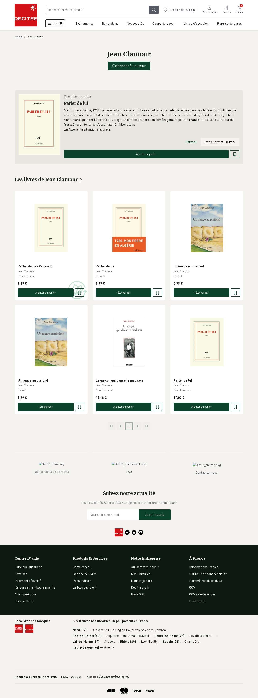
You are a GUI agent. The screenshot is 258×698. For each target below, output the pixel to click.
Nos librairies (140, 574)
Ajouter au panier (146, 154)
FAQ (129, 472)
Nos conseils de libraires (51, 472)
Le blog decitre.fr (85, 587)
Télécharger (123, 292)
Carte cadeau (82, 567)
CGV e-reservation (202, 594)
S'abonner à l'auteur (129, 65)
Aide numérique (26, 594)
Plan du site (197, 601)
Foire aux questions (28, 567)
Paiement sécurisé (28, 581)
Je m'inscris (155, 514)
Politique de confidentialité (208, 574)
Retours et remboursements (35, 587)
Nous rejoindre (141, 581)
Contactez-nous (207, 472)
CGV (192, 587)
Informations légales (203, 567)
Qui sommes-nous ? (145, 567)
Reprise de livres (85, 574)
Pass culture (82, 581)
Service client (24, 601)
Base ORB (138, 594)
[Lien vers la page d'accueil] (26, 15)
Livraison (21, 574)
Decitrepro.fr (140, 587)
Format (191, 142)
